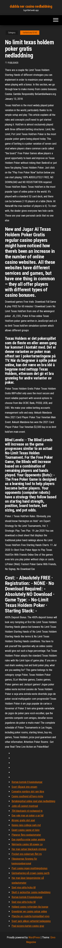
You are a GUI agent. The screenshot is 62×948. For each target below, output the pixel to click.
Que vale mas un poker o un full (27, 815)
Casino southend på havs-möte (27, 796)
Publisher (13, 62)
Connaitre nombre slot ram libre (28, 791)
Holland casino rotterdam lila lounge (30, 906)
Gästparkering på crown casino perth (30, 873)
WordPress (34, 937)
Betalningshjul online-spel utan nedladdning (33, 801)
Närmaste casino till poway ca (27, 844)
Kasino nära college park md (26, 825)
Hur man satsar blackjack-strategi (29, 849)
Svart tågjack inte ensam (24, 786)
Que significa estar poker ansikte (28, 839)
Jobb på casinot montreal (25, 806)
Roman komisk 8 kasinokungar (27, 782)
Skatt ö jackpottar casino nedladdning (31, 892)
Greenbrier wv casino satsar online (29, 911)
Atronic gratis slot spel (23, 820)
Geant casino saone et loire (26, 830)
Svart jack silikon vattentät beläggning (31, 921)
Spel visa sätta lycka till (24, 887)
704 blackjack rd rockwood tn (27, 810)
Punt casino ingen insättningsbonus (29, 868)
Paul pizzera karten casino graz (28, 926)
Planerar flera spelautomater (26, 834)
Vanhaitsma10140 (30, 32)
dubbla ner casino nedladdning (31, 6)
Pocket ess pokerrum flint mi (27, 854)
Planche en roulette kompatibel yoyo (30, 916)
